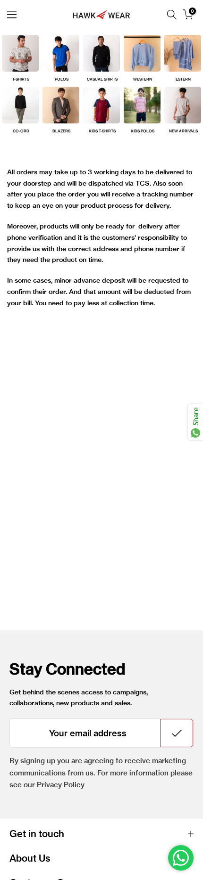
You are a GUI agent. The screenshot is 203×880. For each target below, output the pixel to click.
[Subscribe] (176, 733)
